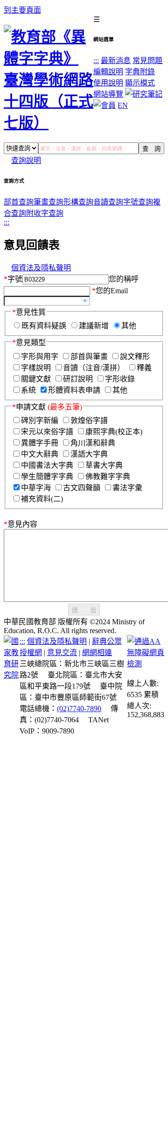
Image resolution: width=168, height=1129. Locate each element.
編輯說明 (108, 72)
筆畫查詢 (48, 202)
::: (96, 60)
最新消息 (116, 60)
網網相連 (97, 652)
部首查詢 (19, 202)
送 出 (84, 610)
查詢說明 (26, 160)
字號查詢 (138, 202)
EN (123, 105)
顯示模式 (140, 83)
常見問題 (147, 60)
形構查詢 (78, 202)
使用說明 (108, 83)
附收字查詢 (44, 213)
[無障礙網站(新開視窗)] (145, 664)
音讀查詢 (108, 202)
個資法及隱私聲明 (41, 268)
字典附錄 (140, 72)
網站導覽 (108, 94)
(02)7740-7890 (79, 709)
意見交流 (62, 652)
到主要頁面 (22, 10)
